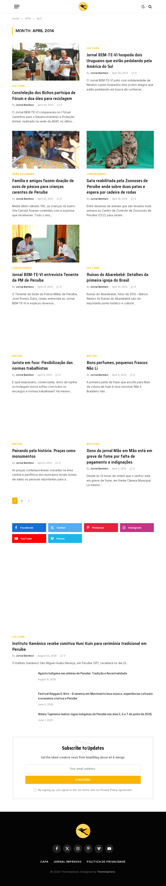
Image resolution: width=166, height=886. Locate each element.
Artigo (17, 356)
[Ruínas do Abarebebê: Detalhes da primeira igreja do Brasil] (120, 243)
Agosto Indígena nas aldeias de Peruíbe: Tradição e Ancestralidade (82, 673)
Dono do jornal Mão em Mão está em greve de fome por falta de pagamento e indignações (119, 456)
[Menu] (16, 6)
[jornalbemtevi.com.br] (83, 6)
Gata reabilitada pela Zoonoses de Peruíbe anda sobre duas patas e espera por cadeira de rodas (117, 186)
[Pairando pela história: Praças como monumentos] (45, 420)
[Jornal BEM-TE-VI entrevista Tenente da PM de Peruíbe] (45, 243)
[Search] (150, 6)
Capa (44, 861)
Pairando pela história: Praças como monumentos (44, 453)
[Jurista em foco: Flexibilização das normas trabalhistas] (45, 332)
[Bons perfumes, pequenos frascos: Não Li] (120, 332)
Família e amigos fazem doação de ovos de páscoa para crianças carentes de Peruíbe (43, 186)
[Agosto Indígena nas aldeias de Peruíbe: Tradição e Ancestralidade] (23, 678)
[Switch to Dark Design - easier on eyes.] (143, 6)
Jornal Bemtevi (25, 104)
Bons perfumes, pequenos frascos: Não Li (117, 365)
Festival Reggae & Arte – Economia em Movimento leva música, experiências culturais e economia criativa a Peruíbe (95, 696)
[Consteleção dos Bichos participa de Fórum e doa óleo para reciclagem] (45, 62)
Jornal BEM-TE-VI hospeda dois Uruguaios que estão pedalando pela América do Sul (119, 60)
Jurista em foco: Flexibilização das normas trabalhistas (42, 365)
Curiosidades (96, 174)
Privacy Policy (108, 790)
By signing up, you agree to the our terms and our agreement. (84, 790)
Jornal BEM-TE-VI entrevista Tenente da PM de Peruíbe (45, 277)
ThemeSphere (106, 871)
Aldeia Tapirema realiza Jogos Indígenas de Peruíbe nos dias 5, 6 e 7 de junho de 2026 (95, 714)
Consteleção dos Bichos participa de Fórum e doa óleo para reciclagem (44, 95)
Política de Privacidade (106, 861)
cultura (18, 86)
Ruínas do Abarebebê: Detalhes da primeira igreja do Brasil (117, 277)
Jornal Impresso (67, 861)
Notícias (93, 444)
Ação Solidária (23, 174)
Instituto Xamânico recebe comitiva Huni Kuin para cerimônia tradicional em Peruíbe (79, 646)
